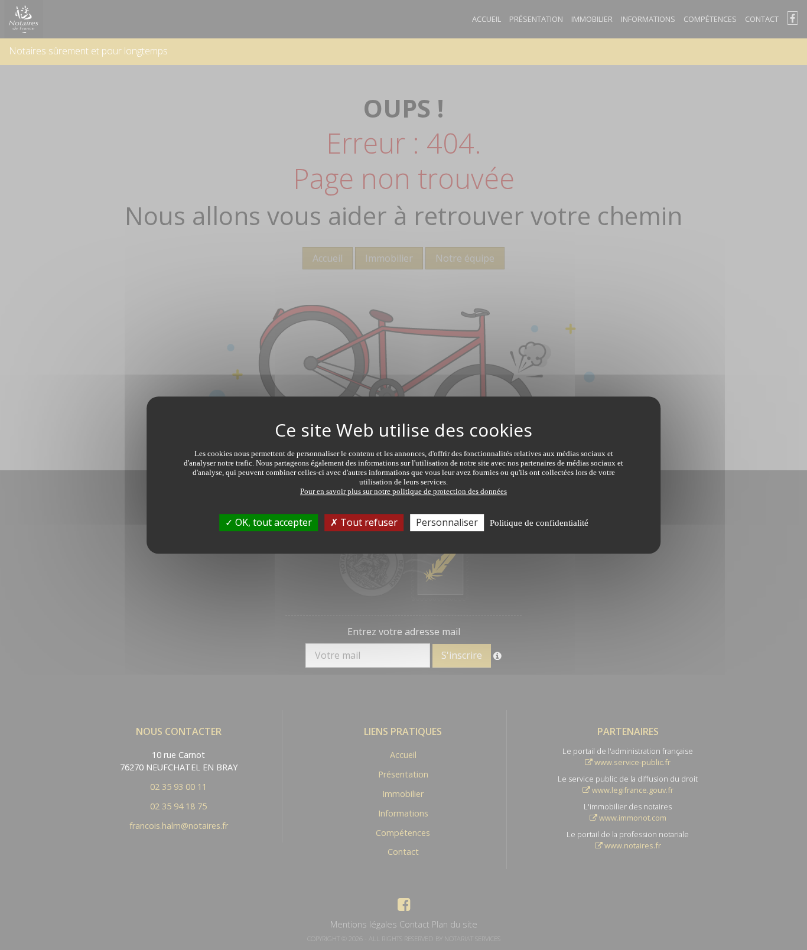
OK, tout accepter (272, 522)
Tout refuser (368, 522)
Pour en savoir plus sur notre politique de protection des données (403, 491)
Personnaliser (447, 522)
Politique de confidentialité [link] (539, 523)
